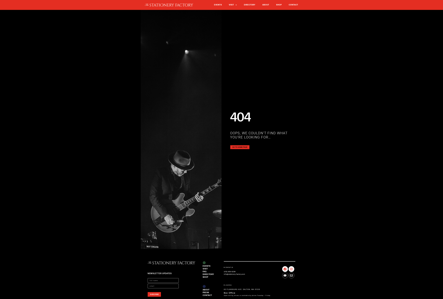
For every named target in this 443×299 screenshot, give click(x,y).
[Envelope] (291, 275)
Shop (279, 5)
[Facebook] (285, 269)
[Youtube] (285, 275)
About (265, 5)
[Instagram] (291, 269)
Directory (249, 5)
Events (218, 5)
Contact (293, 5)
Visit (231, 5)
